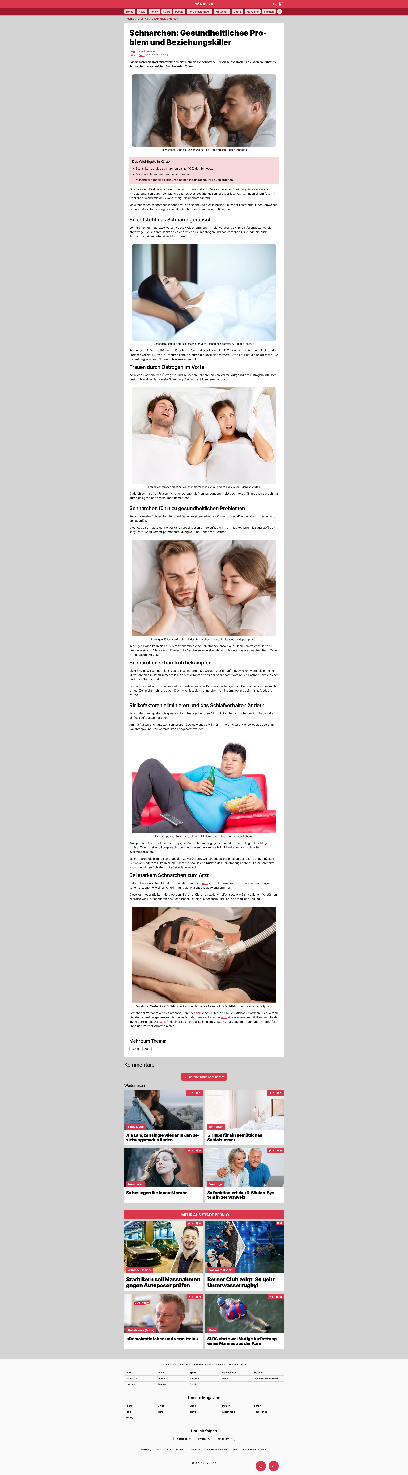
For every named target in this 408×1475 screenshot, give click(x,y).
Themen (162, 1384)
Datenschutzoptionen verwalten (249, 1449)
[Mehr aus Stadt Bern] (204, 1214)
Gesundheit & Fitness (164, 18)
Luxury (226, 1405)
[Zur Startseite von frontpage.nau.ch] (204, 3)
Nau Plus (194, 1378)
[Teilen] (261, 1466)
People (258, 1372)
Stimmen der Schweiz (266, 1378)
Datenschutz (196, 1449)
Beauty (129, 1417)
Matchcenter (229, 1372)
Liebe (193, 1405)
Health (129, 1405)
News (129, 1372)
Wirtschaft (131, 1378)
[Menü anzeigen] (281, 4)
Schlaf (133, 863)
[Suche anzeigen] (275, 4)
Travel (193, 1411)
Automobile (228, 1411)
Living (161, 1405)
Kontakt (180, 1449)
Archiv (193, 1384)
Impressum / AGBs (217, 1449)
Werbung (146, 1449)
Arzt (205, 883)
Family (257, 1405)
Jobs (168, 1449)
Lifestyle (143, 18)
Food (128, 1411)
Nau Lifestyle (147, 51)
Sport (193, 1372)
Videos (161, 1378)
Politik (161, 1372)
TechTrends (260, 1411)
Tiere (160, 1411)
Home (130, 18)
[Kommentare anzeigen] (274, 1466)
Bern (141, 55)
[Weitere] (279, 11)
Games (226, 1378)
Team (158, 1449)
